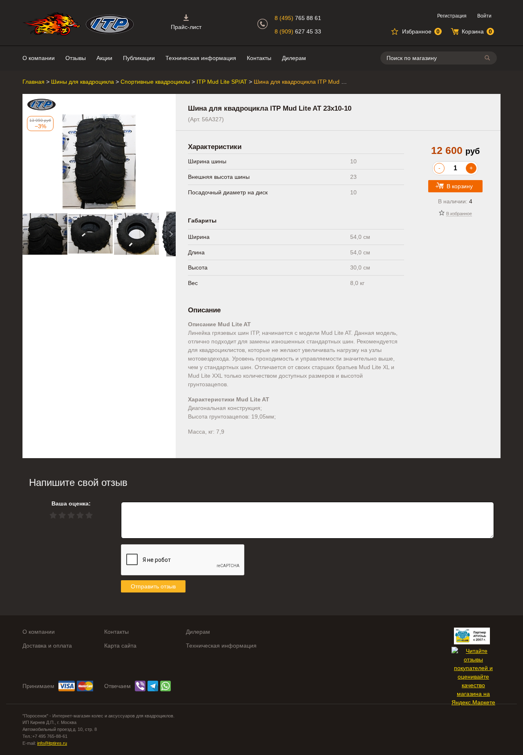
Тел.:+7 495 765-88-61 (44, 736)
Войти (484, 16)
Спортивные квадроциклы (155, 81)
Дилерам (294, 58)
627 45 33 (298, 31)
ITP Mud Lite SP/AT (222, 81)
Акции (104, 58)
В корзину (460, 186)
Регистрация (452, 16)
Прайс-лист (186, 27)
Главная (33, 81)
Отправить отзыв (153, 586)
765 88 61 (298, 18)
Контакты (259, 58)
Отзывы (75, 58)
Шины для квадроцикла (82, 81)
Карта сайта (120, 645)
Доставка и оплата (47, 645)
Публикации (139, 58)
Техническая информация (200, 58)
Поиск (488, 58)
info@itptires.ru (52, 743)
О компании (38, 58)
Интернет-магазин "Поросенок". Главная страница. (51, 24)
